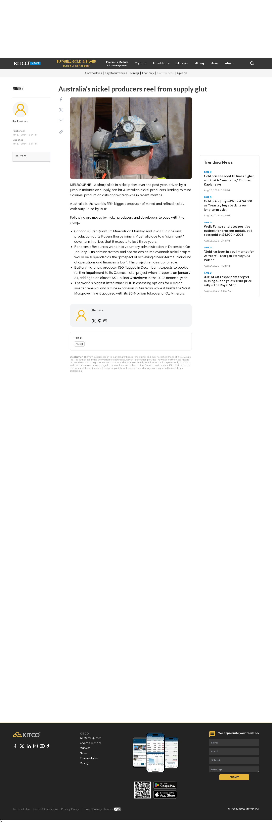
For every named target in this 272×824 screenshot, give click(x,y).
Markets (85, 748)
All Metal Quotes (90, 738)
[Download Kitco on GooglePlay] (165, 785)
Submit (234, 777)
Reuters (22, 121)
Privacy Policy (70, 809)
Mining (134, 73)
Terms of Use (21, 809)
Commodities (93, 73)
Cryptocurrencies (116, 73)
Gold (208, 172)
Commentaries (89, 758)
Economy (148, 73)
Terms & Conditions (45, 809)
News (83, 753)
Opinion (182, 73)
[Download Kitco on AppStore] (165, 794)
